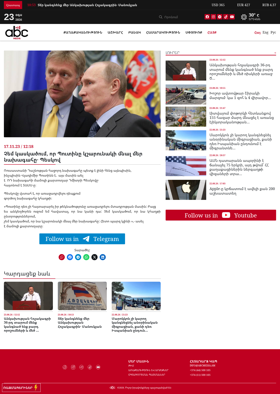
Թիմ (131, 365)
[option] (257, 16)
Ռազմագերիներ (18, 387)
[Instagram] (213, 16)
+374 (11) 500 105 (200, 375)
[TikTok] (226, 16)
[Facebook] (207, 16)
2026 (121, 387)
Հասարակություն (163, 32)
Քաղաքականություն (83, 32)
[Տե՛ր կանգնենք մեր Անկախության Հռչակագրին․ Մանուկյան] (82, 296)
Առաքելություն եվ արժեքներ (148, 370)
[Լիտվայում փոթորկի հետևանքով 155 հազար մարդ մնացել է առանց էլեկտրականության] (186, 117)
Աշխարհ (115, 32)
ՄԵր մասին (138, 361)
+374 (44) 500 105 (200, 370)
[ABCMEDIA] (17, 32)
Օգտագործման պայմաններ (146, 374)
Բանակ (134, 32)
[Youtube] (232, 16)
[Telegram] (219, 16)
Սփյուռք (194, 32)
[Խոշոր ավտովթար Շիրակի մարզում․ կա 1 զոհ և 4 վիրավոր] (186, 94)
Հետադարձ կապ (203, 361)
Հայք (211, 32)
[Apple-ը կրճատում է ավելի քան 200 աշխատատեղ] (186, 190)
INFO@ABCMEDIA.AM (202, 365)
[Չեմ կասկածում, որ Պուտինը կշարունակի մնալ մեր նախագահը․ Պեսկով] (82, 97)
